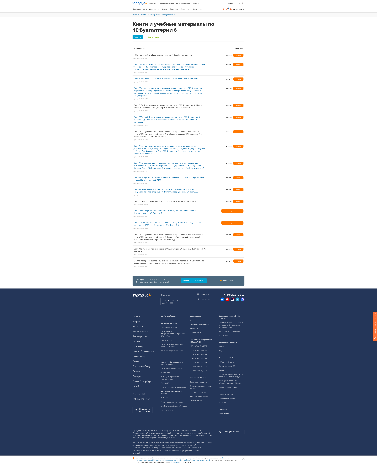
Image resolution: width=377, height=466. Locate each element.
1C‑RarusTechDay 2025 (198, 350)
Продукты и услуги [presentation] (140, 9)
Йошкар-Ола (140, 336)
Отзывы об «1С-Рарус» (199, 378)
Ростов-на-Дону (141, 366)
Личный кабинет (171, 316)
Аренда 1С (165, 383)
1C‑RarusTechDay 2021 (198, 367)
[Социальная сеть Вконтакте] (222, 299)
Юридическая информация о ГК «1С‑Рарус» (151, 430)
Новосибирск (140, 356)
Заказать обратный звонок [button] (232, 211)
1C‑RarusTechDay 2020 (198, 371)
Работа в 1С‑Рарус (226, 394)
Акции (192, 320)
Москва (137, 316)
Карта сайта (224, 414)
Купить (238, 55)
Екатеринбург (140, 331)
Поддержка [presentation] (174, 9)
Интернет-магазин (167, 3)
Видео (221, 351)
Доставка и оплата (183, 3)
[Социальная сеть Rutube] (232, 299)
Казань (137, 341)
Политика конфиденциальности (186, 430)
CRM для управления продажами (173, 387)
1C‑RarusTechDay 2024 (198, 354)
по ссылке (194, 450)
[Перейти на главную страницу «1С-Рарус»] (140, 3)
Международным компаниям (172, 402)
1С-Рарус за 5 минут (226, 362)
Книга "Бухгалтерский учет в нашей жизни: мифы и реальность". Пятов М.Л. (166, 79)
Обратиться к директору (228, 387)
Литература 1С (166, 340)
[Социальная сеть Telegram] (237, 299)
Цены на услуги (167, 410)
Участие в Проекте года (199, 397)
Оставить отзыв (196, 401)
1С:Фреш (164, 398)
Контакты (195, 3)
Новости (222, 347)
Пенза (136, 361)
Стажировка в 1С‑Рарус (227, 398)
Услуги (164, 358)
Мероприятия (195, 316)
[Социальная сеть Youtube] (227, 299)
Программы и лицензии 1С (171, 327)
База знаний (223, 335)
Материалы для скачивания (229, 331)
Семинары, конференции (199, 324)
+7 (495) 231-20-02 (234, 3)
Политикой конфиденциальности (166, 460)
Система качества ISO (227, 366)
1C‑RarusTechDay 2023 (198, 358)
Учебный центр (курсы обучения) (174, 406)
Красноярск (139, 346)
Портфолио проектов (198, 392)
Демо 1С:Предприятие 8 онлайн (173, 351)
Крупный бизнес (167, 372)
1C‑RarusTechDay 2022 (198, 362)
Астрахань (138, 321)
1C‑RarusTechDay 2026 (198, 346)
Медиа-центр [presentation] (185, 9)
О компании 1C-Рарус (227, 358)
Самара (137, 376)
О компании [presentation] (197, 9)
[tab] (139, 9)
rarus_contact (205, 299)
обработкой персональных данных (170, 448)
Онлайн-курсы (195, 332)
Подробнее (138, 453)
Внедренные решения (198, 382)
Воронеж (138, 326)
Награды (222, 370)
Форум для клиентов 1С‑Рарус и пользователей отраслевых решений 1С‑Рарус (231, 325)
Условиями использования (170, 445)
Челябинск (139, 386)
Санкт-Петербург (142, 381)
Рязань (136, 371)
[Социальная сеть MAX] (242, 299)
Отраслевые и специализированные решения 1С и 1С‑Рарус (173, 333)
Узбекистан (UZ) (141, 398)
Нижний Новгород (143, 351)
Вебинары (194, 328)
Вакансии (222, 402)
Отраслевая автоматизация (171, 368)
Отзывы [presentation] (164, 9)
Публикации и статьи (228, 342)
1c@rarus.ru (227, 280)
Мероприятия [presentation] (154, 9)
